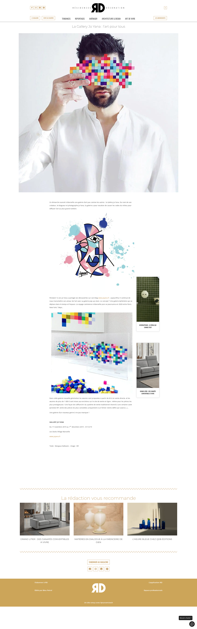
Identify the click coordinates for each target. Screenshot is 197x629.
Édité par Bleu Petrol (43, 590)
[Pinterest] (43, 7)
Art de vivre (130, 18)
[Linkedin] (39, 7)
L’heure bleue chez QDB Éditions (152, 539)
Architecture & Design (111, 18)
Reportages (80, 18)
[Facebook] (90, 569)
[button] (165, 7)
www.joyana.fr (103, 298)
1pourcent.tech (106, 603)
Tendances (66, 18)
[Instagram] (36, 7)
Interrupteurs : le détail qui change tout (147, 326)
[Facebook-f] (32, 7)
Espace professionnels (153, 590)
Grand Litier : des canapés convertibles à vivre (148, 392)
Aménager (93, 18)
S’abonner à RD (41, 582)
